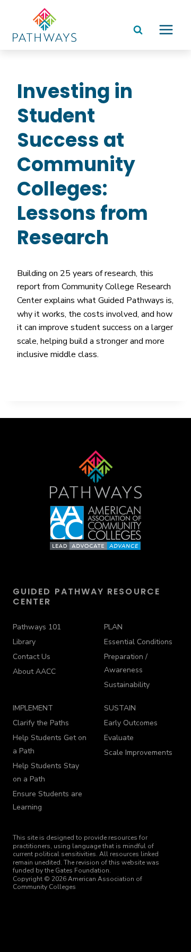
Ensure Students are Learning (47, 800)
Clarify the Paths (41, 723)
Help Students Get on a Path (49, 744)
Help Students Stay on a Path (46, 772)
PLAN (113, 627)
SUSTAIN (120, 708)
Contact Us (31, 657)
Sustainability (127, 685)
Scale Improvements (138, 753)
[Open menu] (165, 33)
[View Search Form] (138, 35)
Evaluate (119, 738)
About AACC (34, 671)
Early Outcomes (131, 723)
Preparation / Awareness (125, 663)
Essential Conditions (138, 642)
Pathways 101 (37, 627)
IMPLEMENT (33, 708)
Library (24, 642)
